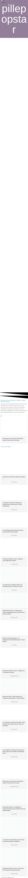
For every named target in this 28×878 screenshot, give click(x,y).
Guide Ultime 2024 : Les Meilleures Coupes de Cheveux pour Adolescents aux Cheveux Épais (14, 808)
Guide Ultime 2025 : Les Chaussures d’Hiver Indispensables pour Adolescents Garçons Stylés (14, 612)
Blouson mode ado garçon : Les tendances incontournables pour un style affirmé (14, 639)
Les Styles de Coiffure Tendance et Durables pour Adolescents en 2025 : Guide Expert (12, 504)
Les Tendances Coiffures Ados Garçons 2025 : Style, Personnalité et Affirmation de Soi (13, 751)
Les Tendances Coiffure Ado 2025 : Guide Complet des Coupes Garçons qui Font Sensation (14, 724)
